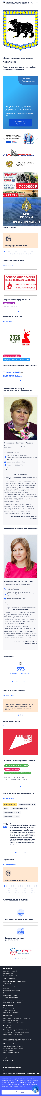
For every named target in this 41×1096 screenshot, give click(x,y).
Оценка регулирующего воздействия (16, 1030)
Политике (22, 1086)
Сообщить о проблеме (20, 123)
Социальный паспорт (10, 997)
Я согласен (20, 1092)
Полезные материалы (10, 976)
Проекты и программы (11, 1012)
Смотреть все (8, 695)
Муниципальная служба (11, 1020)
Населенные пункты (10, 995)
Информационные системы (12, 1034)
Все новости (8, 265)
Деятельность (8, 1005)
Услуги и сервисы (9, 978)
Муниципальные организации (13, 1023)
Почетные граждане (10, 986)
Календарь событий (10, 971)
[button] (4, 251)
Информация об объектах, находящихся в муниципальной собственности (17, 1040)
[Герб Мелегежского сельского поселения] (20, 30)
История (6, 988)
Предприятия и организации (13, 1002)
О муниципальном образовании (14, 981)
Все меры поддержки (11, 726)
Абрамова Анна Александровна (18, 581)
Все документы (8, 798)
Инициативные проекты (11, 1052)
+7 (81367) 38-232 (8, 1060)
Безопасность (9, 303)
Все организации (9, 864)
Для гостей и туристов (11, 993)
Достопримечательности (11, 990)
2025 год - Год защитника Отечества (20, 365)
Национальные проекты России (19, 761)
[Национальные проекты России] (20, 742)
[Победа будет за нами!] (20, 181)
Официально (7, 1016)
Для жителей (7, 968)
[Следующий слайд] (37, 139)
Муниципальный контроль (12, 1037)
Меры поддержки (9, 1010)
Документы (7, 1025)
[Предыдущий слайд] (3, 139)
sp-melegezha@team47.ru (12, 1067)
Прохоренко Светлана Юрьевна (18, 443)
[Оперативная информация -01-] (20, 282)
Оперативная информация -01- (17, 300)
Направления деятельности (12, 1008)
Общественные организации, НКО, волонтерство (15, 1049)
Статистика (7, 1027)
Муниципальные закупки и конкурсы (16, 1032)
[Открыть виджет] (35, 1089)
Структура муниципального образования (17, 1018)
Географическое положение (13, 1000)
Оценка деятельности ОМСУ (13, 1046)
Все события (7, 321)
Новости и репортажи (10, 973)
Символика (7, 983)
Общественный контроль (12, 1044)
